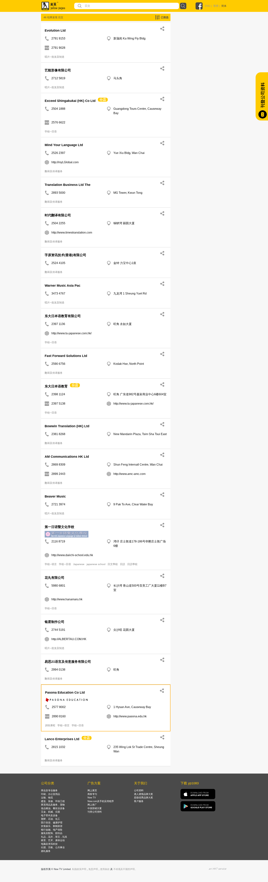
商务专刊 (92, 794)
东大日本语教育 (56, 386)
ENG (207, 5)
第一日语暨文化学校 (59, 527)
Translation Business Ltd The (67, 185)
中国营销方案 (95, 808)
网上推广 (92, 804)
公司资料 (138, 790)
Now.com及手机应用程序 (101, 801)
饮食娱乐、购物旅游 (51, 826)
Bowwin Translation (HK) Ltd (67, 426)
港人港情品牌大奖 (143, 794)
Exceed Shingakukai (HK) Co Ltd (70, 101)
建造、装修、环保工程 (53, 801)
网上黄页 (92, 790)
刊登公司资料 (95, 811)
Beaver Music (55, 496)
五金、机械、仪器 (50, 811)
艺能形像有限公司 (58, 70)
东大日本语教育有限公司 (63, 316)
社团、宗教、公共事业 (53, 847)
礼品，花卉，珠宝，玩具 (54, 836)
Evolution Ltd (55, 30)
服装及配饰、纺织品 (51, 833)
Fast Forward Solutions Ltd (66, 356)
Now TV (92, 797)
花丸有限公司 (54, 577)
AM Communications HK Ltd (67, 456)
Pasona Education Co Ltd (65, 692)
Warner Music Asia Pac (62, 285)
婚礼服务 (46, 851)
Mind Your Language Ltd (64, 145)
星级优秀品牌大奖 (143, 797)
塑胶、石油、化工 (50, 819)
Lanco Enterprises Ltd (62, 739)
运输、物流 (47, 797)
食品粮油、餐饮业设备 (53, 808)
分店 (103, 100)
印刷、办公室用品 (50, 794)
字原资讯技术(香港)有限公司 (65, 255)
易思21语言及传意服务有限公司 (68, 661)
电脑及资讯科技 (49, 844)
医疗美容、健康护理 (51, 822)
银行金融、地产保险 (51, 829)
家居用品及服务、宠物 (53, 804)
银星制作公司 (54, 622)
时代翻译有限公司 (58, 215)
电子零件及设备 (49, 815)
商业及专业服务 (49, 790)
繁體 (215, 5)
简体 (223, 5)
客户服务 (138, 801)
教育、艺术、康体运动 (53, 840)
